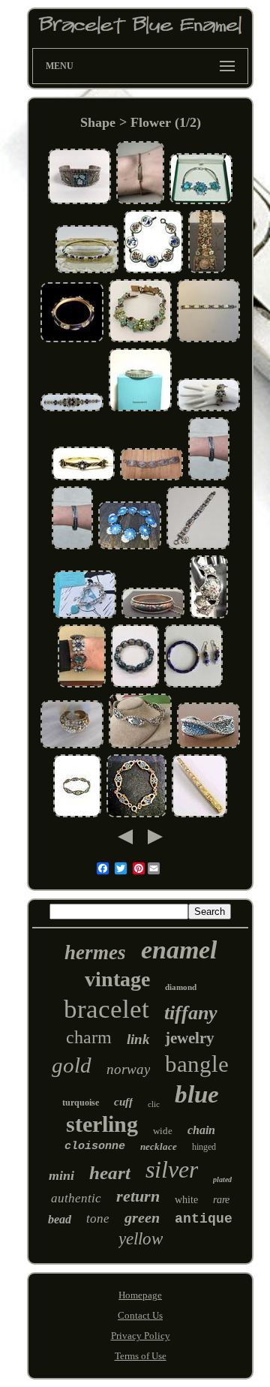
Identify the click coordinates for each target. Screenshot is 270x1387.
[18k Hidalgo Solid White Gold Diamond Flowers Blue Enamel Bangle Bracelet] (87, 271)
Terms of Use (140, 1355)
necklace (158, 1146)
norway (128, 1069)
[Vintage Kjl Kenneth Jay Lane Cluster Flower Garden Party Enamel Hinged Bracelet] (72, 746)
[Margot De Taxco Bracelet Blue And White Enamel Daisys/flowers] (130, 547)
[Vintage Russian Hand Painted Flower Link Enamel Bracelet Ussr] (198, 547)
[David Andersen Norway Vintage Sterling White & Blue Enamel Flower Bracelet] (209, 340)
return (138, 1196)
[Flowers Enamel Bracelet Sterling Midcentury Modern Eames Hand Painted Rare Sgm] (153, 271)
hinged (204, 1147)
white (186, 1199)
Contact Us (140, 1315)
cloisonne (94, 1146)
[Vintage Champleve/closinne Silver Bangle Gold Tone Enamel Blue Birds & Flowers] (153, 616)
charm (89, 1037)
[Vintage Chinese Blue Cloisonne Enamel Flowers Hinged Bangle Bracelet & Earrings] (193, 685)
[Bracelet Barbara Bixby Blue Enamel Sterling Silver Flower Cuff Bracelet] (209, 746)
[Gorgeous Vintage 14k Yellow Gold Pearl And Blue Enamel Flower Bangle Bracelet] (83, 478)
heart (109, 1173)
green (142, 1217)
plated (222, 1179)
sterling (102, 1124)
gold (72, 1065)
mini (61, 1175)
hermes (95, 952)
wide (162, 1130)
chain (201, 1130)
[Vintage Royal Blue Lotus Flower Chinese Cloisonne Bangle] (135, 685)
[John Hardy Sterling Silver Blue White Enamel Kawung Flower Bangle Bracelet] (140, 746)
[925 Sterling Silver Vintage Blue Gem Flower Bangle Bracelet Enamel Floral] (201, 202)
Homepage (140, 1295)
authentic (76, 1198)
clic (154, 1104)
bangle (197, 1064)
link (138, 1039)
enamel (179, 950)
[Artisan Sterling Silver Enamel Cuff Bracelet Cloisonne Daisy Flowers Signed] (79, 202)
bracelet (106, 1009)
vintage (117, 979)
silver (172, 1169)
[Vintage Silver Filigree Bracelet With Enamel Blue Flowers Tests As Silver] (151, 478)
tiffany (191, 1013)
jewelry (189, 1038)
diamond (180, 986)
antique (203, 1218)
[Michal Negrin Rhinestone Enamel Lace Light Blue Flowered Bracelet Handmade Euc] (207, 271)
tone (98, 1218)
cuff (123, 1102)
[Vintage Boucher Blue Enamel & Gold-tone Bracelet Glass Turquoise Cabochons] (72, 340)
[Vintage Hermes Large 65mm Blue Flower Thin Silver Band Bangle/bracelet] (209, 478)
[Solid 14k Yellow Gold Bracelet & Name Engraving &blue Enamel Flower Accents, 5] (140, 202)
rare (221, 1199)
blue (197, 1094)
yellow (140, 1238)
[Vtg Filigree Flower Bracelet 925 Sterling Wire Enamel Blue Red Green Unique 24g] (209, 616)
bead (59, 1219)
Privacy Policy (140, 1335)
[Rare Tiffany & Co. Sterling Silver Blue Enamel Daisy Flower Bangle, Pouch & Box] (140, 409)
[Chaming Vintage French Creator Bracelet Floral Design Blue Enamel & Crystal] (81, 685)
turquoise (80, 1102)
